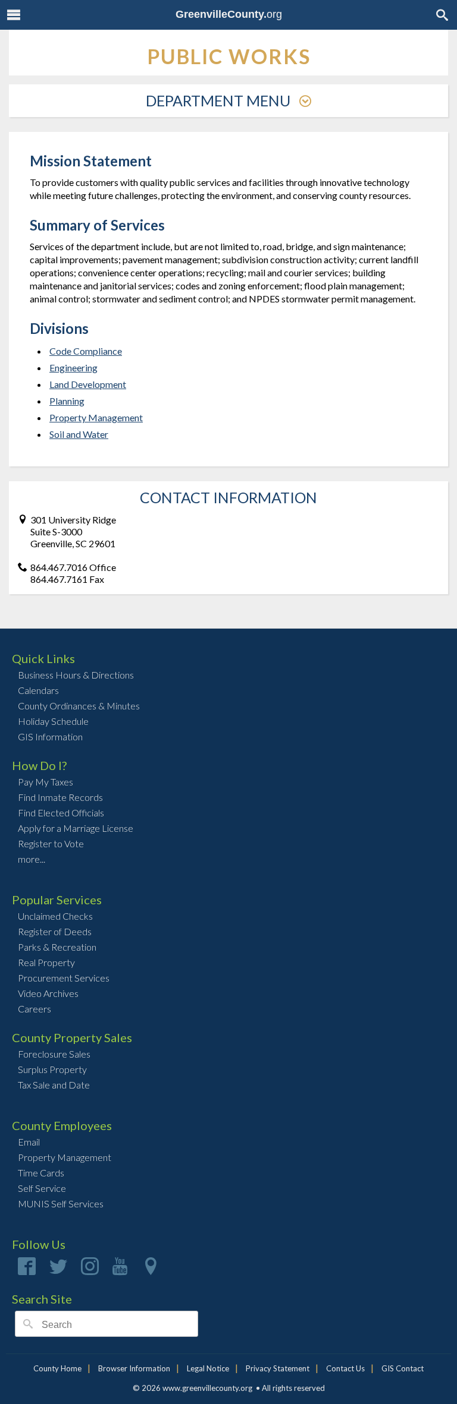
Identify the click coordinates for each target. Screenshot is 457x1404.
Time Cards (41, 1172)
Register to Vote (51, 843)
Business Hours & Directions (76, 674)
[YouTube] (120, 1270)
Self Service (42, 1188)
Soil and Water (78, 434)
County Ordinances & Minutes (79, 705)
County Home (57, 1368)
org (229, 14)
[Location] (150, 1270)
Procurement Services (63, 977)
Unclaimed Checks (55, 916)
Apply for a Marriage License (75, 828)
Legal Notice (208, 1368)
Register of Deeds (55, 931)
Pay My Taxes (45, 781)
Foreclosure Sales (54, 1053)
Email (29, 1141)
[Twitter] (58, 1270)
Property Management (96, 417)
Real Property (46, 962)
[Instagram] (90, 1270)
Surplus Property (52, 1069)
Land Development (87, 384)
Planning (66, 400)
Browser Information (134, 1368)
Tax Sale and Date (54, 1084)
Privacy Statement (277, 1368)
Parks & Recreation (57, 946)
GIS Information (50, 736)
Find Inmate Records (60, 797)
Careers (34, 1008)
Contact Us (345, 1368)
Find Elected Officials (61, 812)
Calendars (38, 690)
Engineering (73, 367)
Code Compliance (85, 350)
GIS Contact (402, 1368)
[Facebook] (27, 1270)
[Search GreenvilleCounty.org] (442, 14)
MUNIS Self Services (61, 1203)
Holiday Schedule (53, 721)
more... (31, 859)
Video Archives (48, 993)
